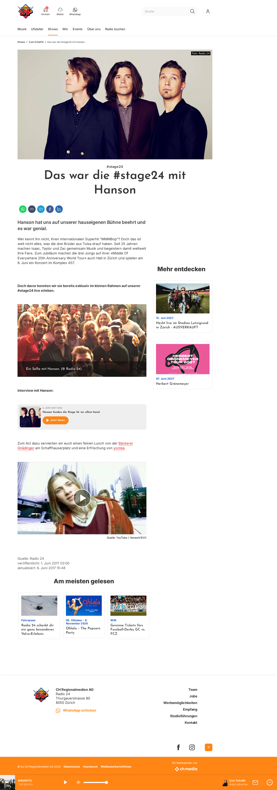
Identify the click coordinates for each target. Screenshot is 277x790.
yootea (119, 448)
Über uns (94, 29)
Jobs (193, 696)
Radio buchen (115, 29)
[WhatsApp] (23, 209)
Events (78, 29)
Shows (53, 29)
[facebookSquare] (178, 747)
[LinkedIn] (59, 209)
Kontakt (191, 723)
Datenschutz (72, 766)
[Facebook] (50, 209)
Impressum (90, 766)
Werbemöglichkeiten (180, 703)
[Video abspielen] (82, 498)
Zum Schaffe (36, 42)
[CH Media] (184, 768)
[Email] (41, 209)
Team (192, 690)
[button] (75, 11)
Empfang (190, 709)
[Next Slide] (135, 340)
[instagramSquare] (192, 747)
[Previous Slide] (28, 340)
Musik (22, 29)
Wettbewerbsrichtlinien (116, 766)
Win (65, 29)
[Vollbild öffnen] (136, 312)
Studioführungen (183, 716)
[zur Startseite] (26, 11)
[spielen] (65, 782)
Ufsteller (37, 29)
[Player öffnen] (269, 782)
